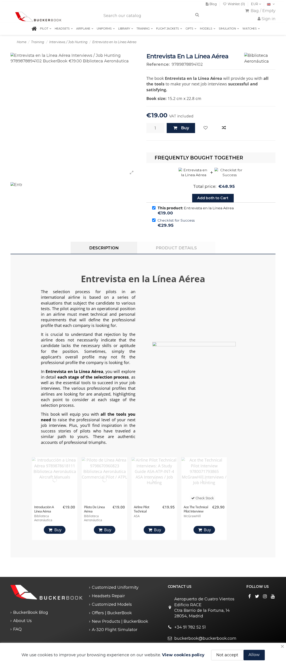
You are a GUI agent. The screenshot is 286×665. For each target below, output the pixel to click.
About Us (22, 620)
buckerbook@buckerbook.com (205, 638)
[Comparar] (224, 128)
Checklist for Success (176, 220)
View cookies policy (183, 654)
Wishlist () (236, 4)
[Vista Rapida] (72, 481)
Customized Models (112, 604)
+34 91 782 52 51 (190, 627)
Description (104, 248)
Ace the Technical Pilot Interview (196, 509)
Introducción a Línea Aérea (44, 509)
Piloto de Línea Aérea (94, 509)
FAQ (17, 629)
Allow (254, 654)
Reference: (158, 64)
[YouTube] (272, 596)
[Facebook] (249, 596)
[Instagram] (265, 596)
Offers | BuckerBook (112, 612)
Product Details (176, 248)
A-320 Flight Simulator (114, 629)
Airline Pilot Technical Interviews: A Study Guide (147, 513)
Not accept (227, 654)
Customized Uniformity (115, 587)
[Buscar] (197, 14)
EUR (255, 4)
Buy (185, 127)
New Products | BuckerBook (120, 621)
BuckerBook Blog (30, 612)
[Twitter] (257, 596)
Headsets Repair (108, 595)
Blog (213, 4)
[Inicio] (34, 29)
